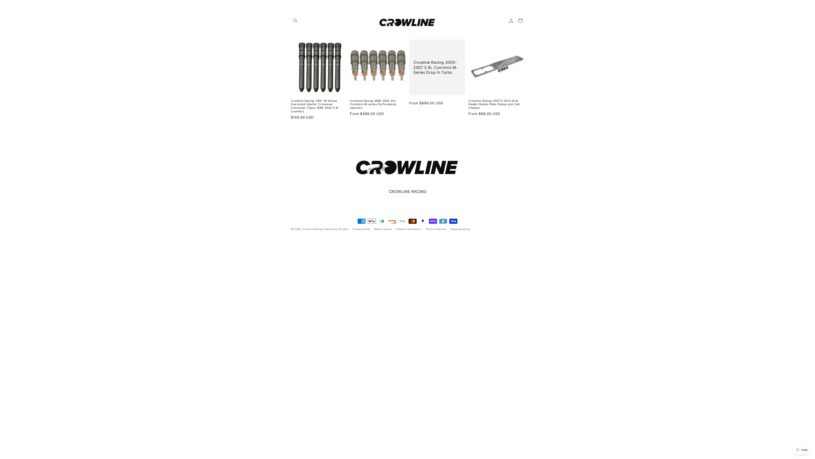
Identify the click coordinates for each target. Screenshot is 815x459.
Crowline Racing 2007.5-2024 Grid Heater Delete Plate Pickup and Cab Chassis (494, 104)
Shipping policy (460, 229)
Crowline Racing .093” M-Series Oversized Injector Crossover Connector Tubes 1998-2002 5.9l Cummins (314, 106)
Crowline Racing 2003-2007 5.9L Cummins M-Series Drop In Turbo (435, 67)
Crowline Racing (312, 229)
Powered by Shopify (335, 229)
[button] (295, 20)
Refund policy (383, 229)
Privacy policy (361, 229)
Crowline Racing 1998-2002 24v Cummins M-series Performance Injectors (373, 104)
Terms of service (436, 229)
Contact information (408, 229)
